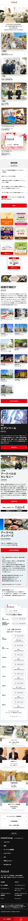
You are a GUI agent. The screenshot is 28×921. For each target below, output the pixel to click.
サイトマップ (18, 898)
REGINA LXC (7, 864)
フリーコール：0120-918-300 (19, 618)
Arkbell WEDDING (14, 401)
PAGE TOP (14, 833)
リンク (2, 898)
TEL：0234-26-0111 (19, 692)
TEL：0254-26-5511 (19, 654)
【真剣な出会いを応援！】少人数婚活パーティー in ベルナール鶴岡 (13, 181)
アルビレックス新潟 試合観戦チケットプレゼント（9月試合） (12, 171)
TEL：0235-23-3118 (19, 702)
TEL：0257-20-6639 (19, 683)
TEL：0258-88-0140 (19, 664)
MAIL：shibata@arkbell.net (19, 659)
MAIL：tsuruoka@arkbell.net (19, 706)
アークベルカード (5, 888)
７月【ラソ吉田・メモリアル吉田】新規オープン (12, 192)
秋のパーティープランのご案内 (8, 176)
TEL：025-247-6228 (19, 635)
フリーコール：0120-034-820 (19, 623)
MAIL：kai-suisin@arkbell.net (18, 640)
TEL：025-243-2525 (19, 645)
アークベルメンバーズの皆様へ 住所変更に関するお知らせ (12, 198)
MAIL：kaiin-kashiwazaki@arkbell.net (19, 688)
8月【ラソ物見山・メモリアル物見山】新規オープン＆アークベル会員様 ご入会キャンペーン (13, 187)
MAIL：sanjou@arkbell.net (19, 678)
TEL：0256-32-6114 (19, 673)
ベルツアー (7, 842)
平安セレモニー (8, 861)
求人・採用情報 (4, 885)
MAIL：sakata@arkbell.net (19, 697)
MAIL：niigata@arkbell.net (19, 650)
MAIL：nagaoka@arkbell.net (19, 669)
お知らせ (17, 882)
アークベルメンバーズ (20, 885)
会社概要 (3, 882)
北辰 (5, 846)
